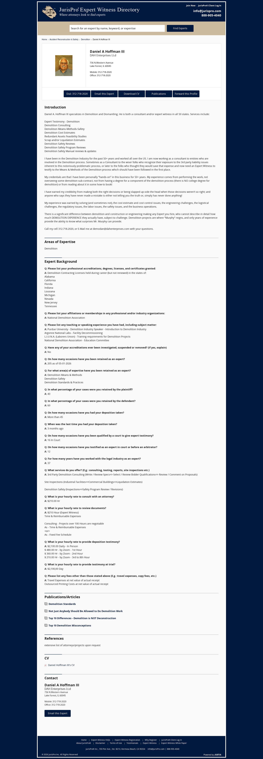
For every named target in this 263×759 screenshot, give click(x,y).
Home (44, 39)
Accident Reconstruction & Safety (64, 39)
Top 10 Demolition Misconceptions (70, 625)
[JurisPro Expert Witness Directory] (90, 12)
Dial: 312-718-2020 (77, 94)
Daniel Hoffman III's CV (61, 665)
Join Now (190, 6)
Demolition (85, 39)
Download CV (131, 94)
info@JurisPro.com (156, 749)
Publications (159, 94)
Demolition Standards (62, 604)
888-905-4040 (211, 15)
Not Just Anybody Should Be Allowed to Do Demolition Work (86, 611)
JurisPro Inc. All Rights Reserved (63, 755)
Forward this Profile (186, 94)
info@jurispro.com (207, 11)
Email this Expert (104, 94)
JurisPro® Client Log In (209, 6)
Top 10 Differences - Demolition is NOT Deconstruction (82, 618)
